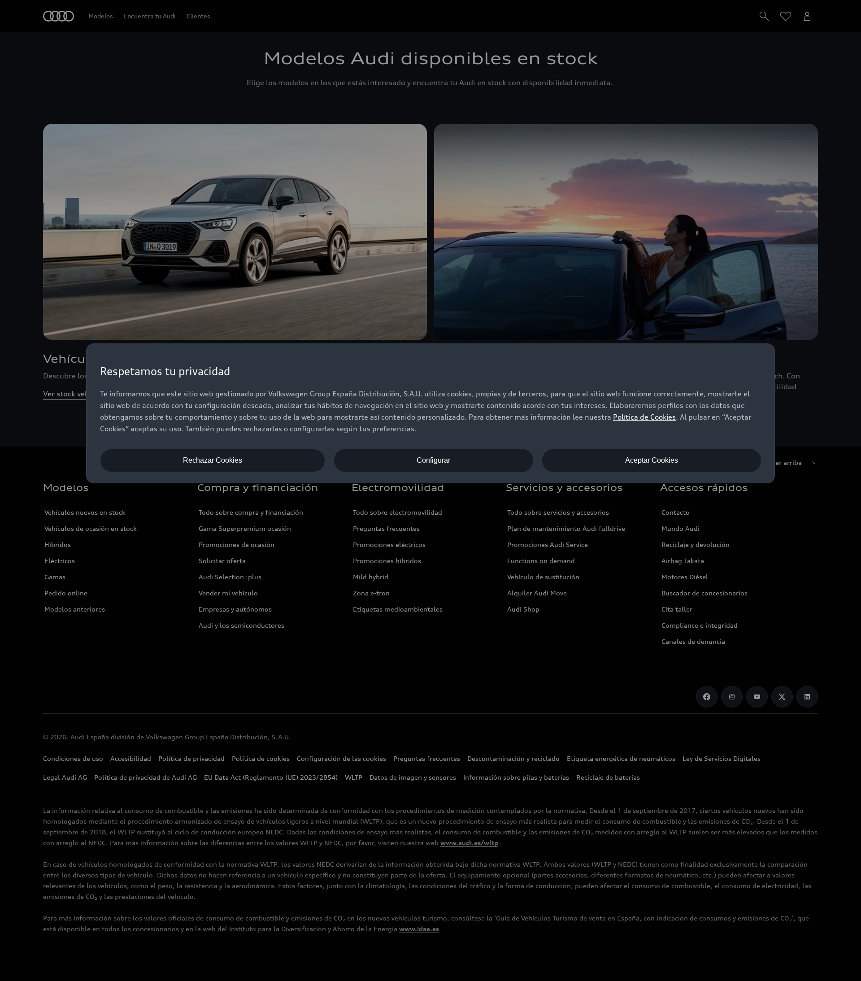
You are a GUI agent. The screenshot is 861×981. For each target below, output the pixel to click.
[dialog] (430, 413)
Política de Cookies (644, 416)
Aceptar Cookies (651, 460)
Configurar (433, 460)
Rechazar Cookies (212, 460)
